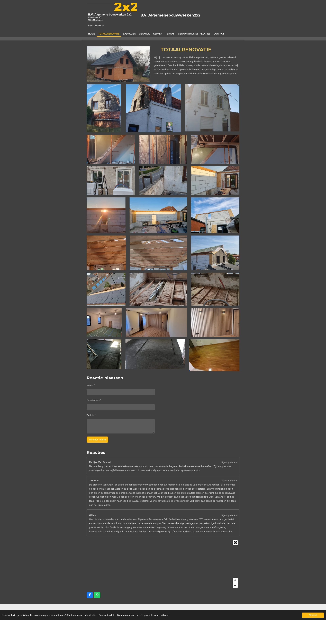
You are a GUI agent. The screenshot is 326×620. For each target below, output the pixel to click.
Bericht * (91, 415)
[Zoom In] (235, 580)
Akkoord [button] (313, 615)
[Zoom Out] (235, 585)
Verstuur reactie (97, 439)
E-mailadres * (94, 400)
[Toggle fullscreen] (235, 542)
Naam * (91, 385)
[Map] (163, 564)
